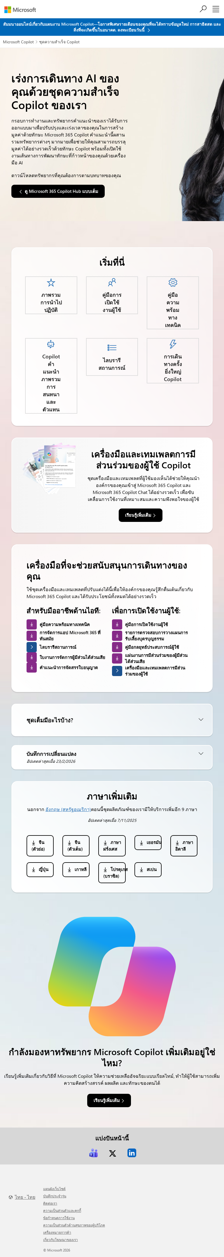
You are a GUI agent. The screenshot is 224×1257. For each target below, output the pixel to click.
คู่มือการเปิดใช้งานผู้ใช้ (146, 624)
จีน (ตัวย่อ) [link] (39, 845)
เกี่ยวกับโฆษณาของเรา (60, 1239)
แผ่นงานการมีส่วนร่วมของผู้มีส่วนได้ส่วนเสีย (156, 658)
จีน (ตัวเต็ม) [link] (75, 845)
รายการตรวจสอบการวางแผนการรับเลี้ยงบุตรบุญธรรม (156, 635)
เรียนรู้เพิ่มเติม (107, 1100)
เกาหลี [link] (81, 869)
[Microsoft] (22, 9)
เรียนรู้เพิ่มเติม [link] (138, 515)
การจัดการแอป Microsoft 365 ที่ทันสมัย (70, 635)
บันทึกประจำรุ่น (54, 1196)
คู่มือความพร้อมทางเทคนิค (65, 624)
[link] (93, 1153)
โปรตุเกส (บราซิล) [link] (114, 872)
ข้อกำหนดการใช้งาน (59, 1217)
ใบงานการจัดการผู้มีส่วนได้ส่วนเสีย (72, 657)
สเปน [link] (152, 869)
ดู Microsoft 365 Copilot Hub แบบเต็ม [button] (61, 191)
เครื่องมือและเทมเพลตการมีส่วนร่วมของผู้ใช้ (155, 671)
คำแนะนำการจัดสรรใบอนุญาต (69, 667)
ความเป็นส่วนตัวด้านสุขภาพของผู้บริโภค (74, 1225)
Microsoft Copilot (18, 42)
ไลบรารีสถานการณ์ (58, 647)
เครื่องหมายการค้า (57, 1232)
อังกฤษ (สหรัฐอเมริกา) (68, 809)
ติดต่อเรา (50, 1203)
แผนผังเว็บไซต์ (54, 1188)
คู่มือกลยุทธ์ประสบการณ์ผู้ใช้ (152, 647)
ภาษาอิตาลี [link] (184, 845)
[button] (112, 720)
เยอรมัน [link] (154, 842)
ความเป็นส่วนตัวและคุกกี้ (62, 1210)
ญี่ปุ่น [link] (43, 869)
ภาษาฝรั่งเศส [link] (112, 845)
